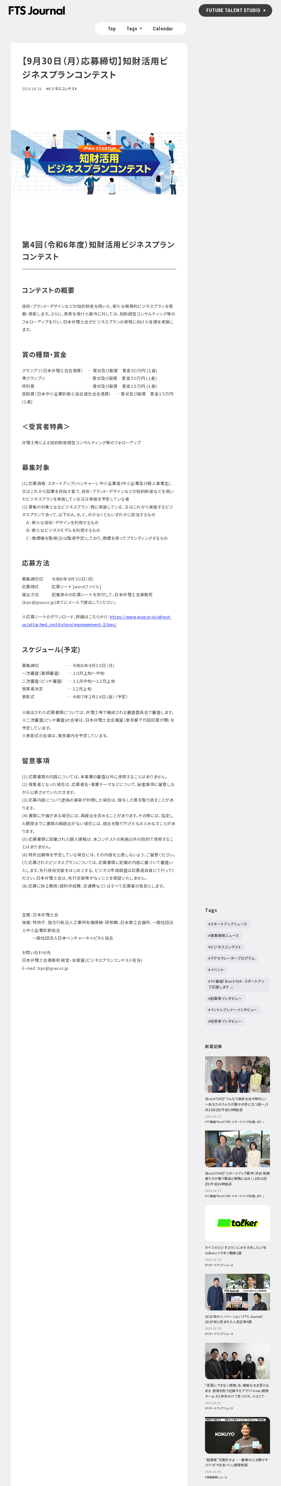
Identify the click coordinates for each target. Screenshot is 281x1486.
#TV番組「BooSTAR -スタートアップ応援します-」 (236, 984)
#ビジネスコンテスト (224, 946)
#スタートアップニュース (227, 923)
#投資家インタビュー (225, 1021)
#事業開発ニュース (223, 935)
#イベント (216, 969)
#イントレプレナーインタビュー (232, 1009)
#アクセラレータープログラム (231, 958)
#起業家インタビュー (225, 998)
